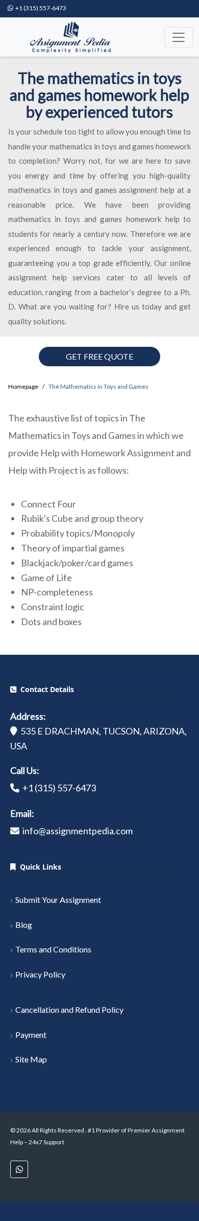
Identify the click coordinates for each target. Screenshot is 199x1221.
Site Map (31, 1059)
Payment (30, 1034)
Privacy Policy (40, 974)
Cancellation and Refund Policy (69, 1009)
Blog (23, 924)
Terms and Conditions (53, 949)
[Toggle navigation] (178, 37)
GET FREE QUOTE (99, 356)
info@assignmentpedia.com (77, 830)
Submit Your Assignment (58, 899)
